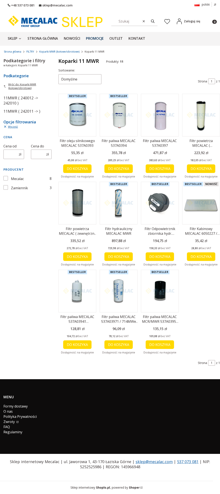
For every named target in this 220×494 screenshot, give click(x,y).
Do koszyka (77, 168)
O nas (8, 411)
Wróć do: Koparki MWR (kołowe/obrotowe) (22, 86)
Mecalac (17, 178)
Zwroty (9, 421)
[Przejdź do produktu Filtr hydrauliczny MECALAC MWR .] (118, 203)
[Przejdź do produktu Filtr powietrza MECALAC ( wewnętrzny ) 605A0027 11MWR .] (201, 115)
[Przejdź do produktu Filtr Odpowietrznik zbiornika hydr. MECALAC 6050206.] (160, 203)
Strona (202, 81)
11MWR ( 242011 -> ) (21, 111)
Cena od (10, 146)
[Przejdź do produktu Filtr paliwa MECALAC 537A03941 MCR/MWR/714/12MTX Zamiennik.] (77, 291)
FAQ (6, 426)
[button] (153, 21)
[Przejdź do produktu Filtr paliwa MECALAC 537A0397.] (160, 115)
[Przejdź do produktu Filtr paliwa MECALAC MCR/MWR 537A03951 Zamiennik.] (160, 291)
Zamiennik (19, 188)
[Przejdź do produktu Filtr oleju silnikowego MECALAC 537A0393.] (77, 115)
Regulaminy (12, 432)
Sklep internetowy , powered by (105, 487)
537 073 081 (188, 461)
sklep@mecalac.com (154, 461)
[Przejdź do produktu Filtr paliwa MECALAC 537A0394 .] (118, 115)
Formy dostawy (15, 406)
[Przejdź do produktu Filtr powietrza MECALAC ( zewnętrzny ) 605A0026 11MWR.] (77, 203)
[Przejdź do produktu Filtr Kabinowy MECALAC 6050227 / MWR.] (201, 203)
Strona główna (12, 51)
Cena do (37, 146)
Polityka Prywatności (20, 416)
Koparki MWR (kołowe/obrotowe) (59, 51)
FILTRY (30, 51)
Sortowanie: (66, 70)
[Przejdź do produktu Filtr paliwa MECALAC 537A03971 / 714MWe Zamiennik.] (118, 291)
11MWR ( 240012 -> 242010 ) (20, 100)
